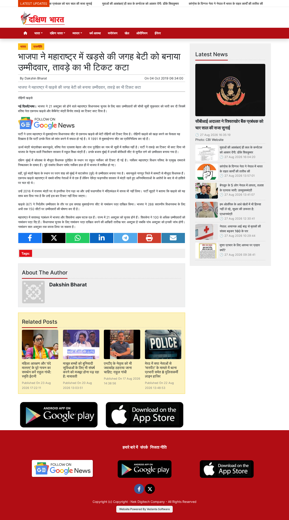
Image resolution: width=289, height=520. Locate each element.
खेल (127, 33)
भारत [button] (37, 33)
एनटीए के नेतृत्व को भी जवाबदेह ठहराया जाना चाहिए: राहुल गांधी (118, 367)
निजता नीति (158, 447)
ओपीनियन (141, 33)
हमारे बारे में (130, 447)
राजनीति (37, 46)
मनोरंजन (112, 33)
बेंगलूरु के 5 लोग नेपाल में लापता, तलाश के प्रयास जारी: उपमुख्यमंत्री (242, 187)
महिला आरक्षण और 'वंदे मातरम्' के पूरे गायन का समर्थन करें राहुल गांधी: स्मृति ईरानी (36, 370)
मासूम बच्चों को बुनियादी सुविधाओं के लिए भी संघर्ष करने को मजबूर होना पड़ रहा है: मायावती (81, 370)
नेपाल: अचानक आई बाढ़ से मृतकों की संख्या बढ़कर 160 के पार (240, 228)
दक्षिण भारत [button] (56, 33)
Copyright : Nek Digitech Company (139, 502)
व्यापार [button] (75, 33)
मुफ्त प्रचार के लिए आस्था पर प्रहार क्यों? (240, 247)
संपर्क (144, 447)
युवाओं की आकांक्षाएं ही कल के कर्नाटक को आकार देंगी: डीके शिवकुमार (129, 3)
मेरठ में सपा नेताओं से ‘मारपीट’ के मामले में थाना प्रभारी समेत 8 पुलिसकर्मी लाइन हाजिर (161, 370)
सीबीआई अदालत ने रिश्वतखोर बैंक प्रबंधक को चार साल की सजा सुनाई (229, 124)
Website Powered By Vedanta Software (144, 509)
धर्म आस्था (95, 33)
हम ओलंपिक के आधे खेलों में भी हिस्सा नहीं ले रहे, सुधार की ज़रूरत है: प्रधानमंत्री (240, 209)
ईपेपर (158, 33)
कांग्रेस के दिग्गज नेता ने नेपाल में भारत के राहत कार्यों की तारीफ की (215, 3)
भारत (23, 46)
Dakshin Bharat (36, 78)
